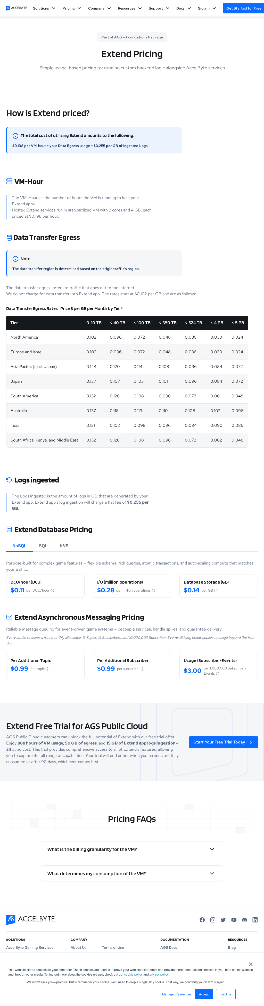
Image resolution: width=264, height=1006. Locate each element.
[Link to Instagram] (213, 919)
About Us (78, 947)
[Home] (16, 8)
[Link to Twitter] (223, 919)
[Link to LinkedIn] (255, 919)
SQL (43, 546)
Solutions (41, 8)
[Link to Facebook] (202, 919)
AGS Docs (168, 947)
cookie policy (133, 974)
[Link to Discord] (244, 919)
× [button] (251, 962)
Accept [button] (204, 994)
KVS (64, 546)
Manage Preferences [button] (177, 994)
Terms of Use (113, 947)
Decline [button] (225, 994)
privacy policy (159, 974)
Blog (232, 947)
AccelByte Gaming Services (29, 947)
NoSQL (19, 546)
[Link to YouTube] (234, 919)
